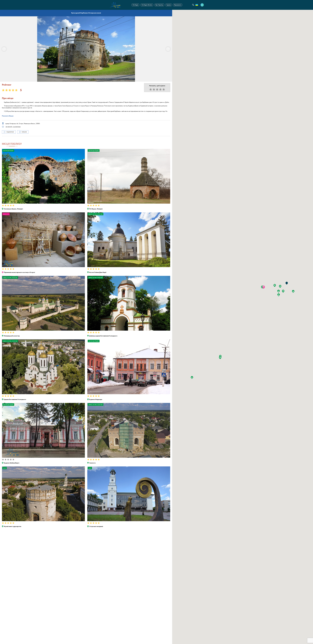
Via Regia (135, 5)
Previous (4, 49)
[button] (220, 357)
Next (168, 49)
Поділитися (10, 132)
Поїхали (24, 132)
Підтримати (177, 5)
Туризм (168, 5)
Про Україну (159, 5)
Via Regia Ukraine (147, 5)
